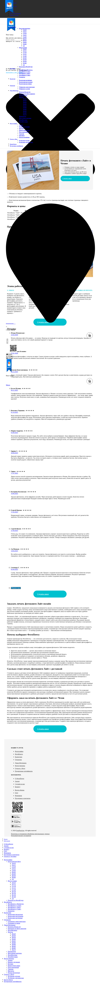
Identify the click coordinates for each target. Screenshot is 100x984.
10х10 (24, 30)
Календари (18, 757)
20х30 (24, 40)
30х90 (24, 109)
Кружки (21, 128)
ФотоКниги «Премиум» (26, 70)
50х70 (24, 114)
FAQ (16, 793)
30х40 (24, 44)
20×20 (24, 58)
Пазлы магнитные (24, 137)
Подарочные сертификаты (24, 771)
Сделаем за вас (20, 784)
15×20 (24, 56)
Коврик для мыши (24, 126)
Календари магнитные (25, 80)
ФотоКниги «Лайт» (24, 73)
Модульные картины (25, 118)
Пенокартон (22, 116)
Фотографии (19, 751)
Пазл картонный (24, 132)
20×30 (24, 59)
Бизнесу (17, 787)
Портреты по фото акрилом (27, 94)
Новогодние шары (24, 130)
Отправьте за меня (24, 89)
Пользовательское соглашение (21, 835)
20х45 (24, 106)
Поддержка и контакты (22, 798)
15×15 (24, 54)
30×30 (24, 61)
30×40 (24, 63)
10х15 (24, 31)
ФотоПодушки (23, 121)
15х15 (24, 35)
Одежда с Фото (20, 768)
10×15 (24, 51)
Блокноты (22, 77)
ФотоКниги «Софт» (24, 75)
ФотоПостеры (23, 120)
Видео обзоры (19, 790)
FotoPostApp (20, 830)
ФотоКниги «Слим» (24, 71)
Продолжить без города (14, 72)
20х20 (24, 39)
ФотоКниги (19, 754)
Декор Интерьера (20, 763)
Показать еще (16, 588)
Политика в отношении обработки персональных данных (30, 834)
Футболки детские (24, 140)
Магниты (22, 135)
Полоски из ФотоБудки (25, 66)
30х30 (24, 42)
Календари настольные (26, 82)
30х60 (24, 107)
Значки (21, 125)
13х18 (24, 33)
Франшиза (18, 795)
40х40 (24, 111)
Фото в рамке (23, 47)
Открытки (18, 759)
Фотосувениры (20, 766)
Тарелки (21, 134)
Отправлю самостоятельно (27, 87)
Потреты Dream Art (24, 92)
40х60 (24, 113)
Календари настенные (25, 84)
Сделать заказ (67, 178)
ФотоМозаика (23, 95)
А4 (24, 46)
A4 (24, 65)
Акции (17, 781)
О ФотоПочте (19, 778)
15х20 (24, 37)
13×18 (24, 52)
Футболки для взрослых (26, 142)
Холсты (21, 97)
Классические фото (24, 28)
